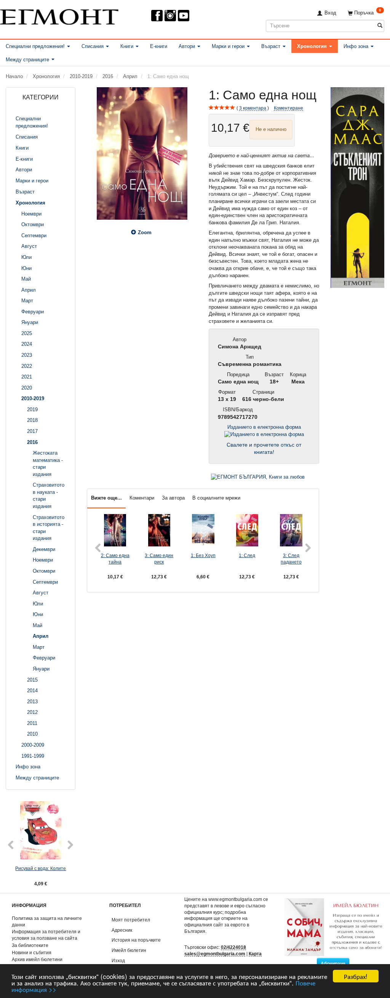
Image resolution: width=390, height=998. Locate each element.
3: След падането (291, 558)
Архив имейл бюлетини (37, 959)
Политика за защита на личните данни (47, 921)
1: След (247, 555)
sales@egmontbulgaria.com (214, 953)
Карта (255, 953)
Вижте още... (106, 498)
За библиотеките (30, 945)
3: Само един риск (159, 558)
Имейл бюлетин (129, 950)
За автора (173, 498)
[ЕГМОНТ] (59, 15)
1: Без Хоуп (203, 555)
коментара (252, 107)
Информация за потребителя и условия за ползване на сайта (46, 935)
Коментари (141, 498)
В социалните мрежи (216, 498)
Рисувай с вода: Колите (40, 868)
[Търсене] (379, 25)
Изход (118, 960)
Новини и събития (31, 952)
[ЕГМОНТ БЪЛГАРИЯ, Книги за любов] (258, 476)
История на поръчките (136, 939)
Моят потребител (131, 919)
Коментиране (288, 107)
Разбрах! (356, 976)
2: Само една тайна (115, 558)
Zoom (145, 232)
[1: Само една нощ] (142, 153)
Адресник (122, 930)
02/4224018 (233, 947)
